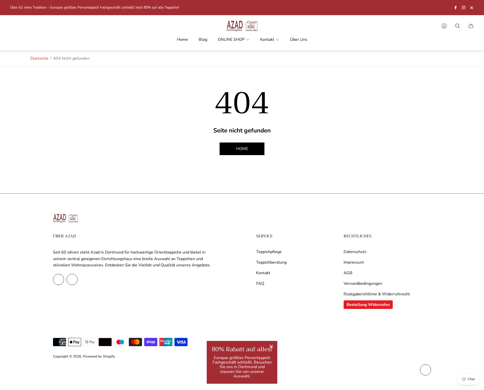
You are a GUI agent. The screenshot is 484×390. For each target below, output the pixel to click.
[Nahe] (271, 346)
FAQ (260, 283)
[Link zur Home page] (65, 219)
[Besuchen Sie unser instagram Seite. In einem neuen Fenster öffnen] (463, 7)
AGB (348, 273)
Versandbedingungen (363, 283)
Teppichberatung (271, 262)
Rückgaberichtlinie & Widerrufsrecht (377, 294)
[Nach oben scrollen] (425, 369)
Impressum (354, 262)
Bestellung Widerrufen (368, 304)
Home (242, 149)
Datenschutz (355, 252)
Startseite (39, 58)
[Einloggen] (444, 25)
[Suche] (457, 25)
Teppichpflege (269, 252)
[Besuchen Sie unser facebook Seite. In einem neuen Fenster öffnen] (455, 7)
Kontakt (263, 273)
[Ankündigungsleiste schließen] (471, 8)
